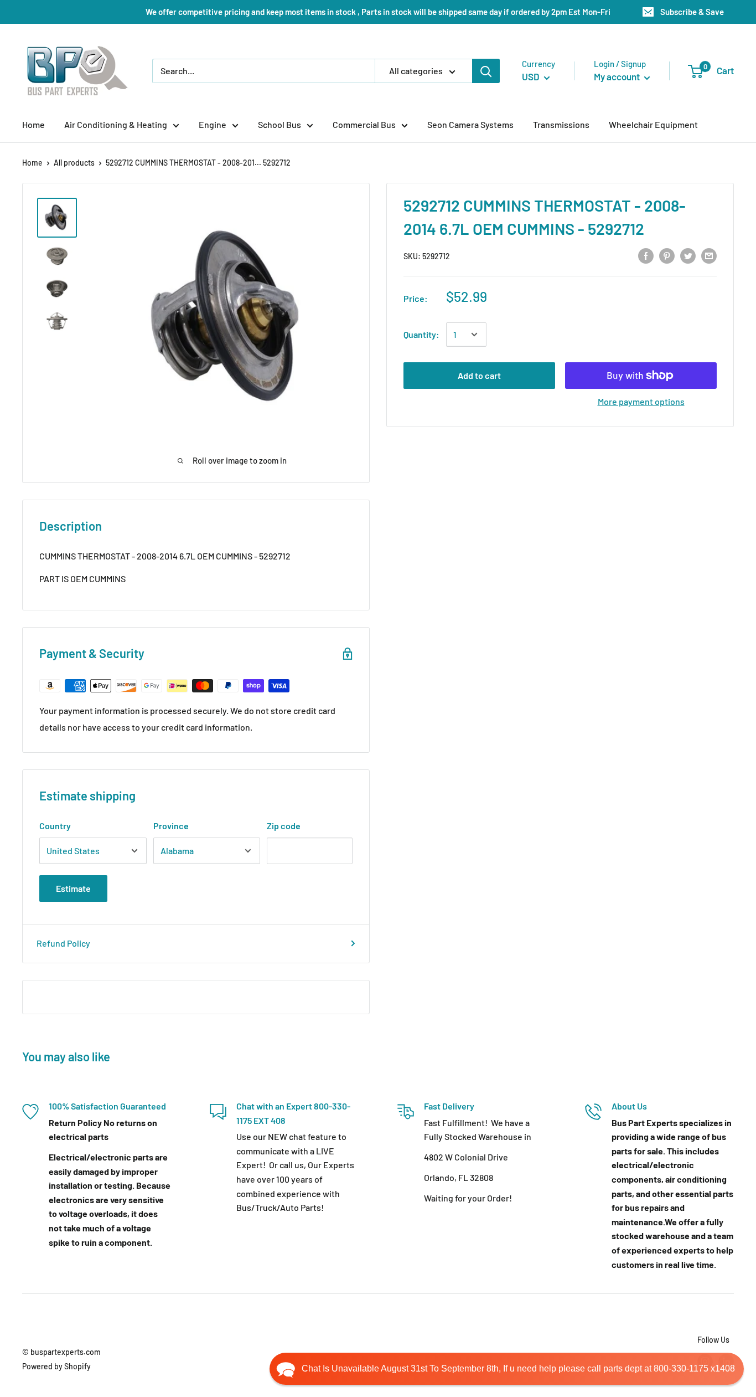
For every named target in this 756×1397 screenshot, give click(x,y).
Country (55, 825)
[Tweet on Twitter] (688, 255)
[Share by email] (709, 255)
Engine (212, 124)
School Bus (279, 124)
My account (617, 76)
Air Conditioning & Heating (115, 124)
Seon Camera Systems (470, 124)
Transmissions (561, 124)
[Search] (486, 71)
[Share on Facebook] (646, 255)
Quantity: (421, 334)
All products (74, 162)
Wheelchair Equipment (653, 124)
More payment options (641, 401)
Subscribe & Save (692, 12)
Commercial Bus (364, 124)
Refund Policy (63, 943)
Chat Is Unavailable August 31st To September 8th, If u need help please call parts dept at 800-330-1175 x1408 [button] (518, 1368)
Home (33, 124)
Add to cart (479, 375)
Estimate (73, 888)
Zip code (284, 825)
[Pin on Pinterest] (667, 255)
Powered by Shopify (56, 1366)
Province (171, 825)
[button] (507, 1369)
